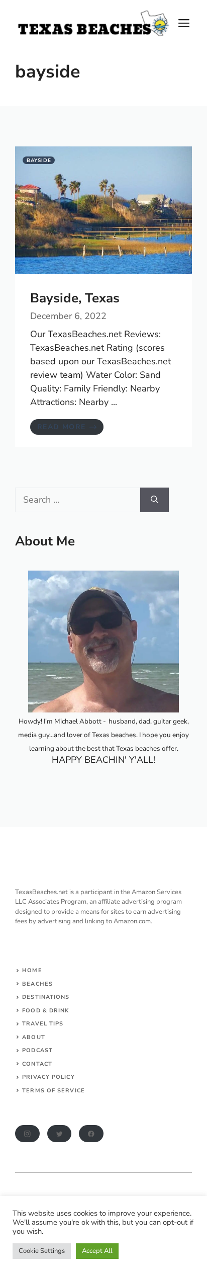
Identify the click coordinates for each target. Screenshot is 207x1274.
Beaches (37, 984)
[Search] (154, 500)
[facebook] (91, 1133)
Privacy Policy (48, 1077)
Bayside (39, 160)
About (33, 1037)
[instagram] (27, 1133)
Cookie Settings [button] (42, 1250)
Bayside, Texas (75, 298)
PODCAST (37, 1050)
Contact (37, 1064)
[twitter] (59, 1133)
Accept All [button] (97, 1250)
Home (32, 970)
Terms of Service (53, 1090)
